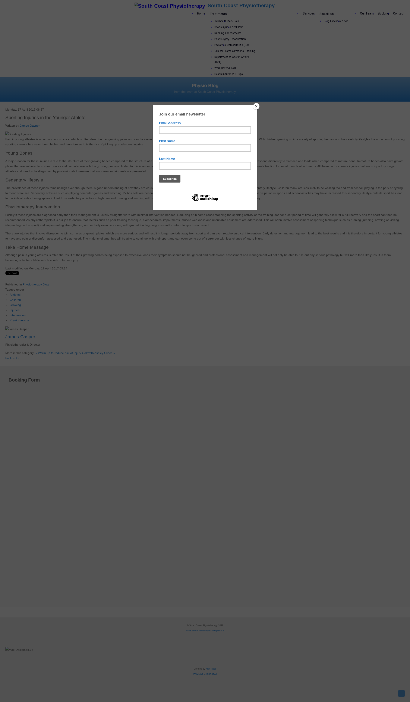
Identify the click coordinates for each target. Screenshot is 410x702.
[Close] (256, 106)
